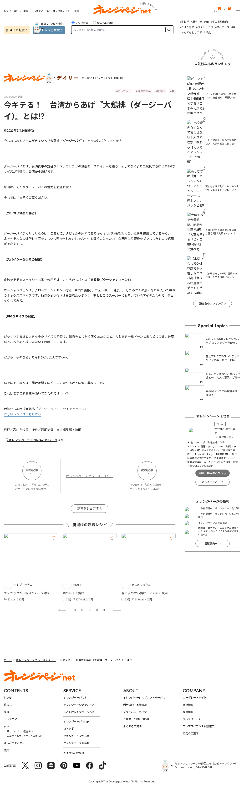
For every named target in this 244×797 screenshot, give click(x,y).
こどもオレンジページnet (78, 712)
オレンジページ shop (76, 721)
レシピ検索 (81, 23)
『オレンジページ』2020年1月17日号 (32, 440)
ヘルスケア (37, 11)
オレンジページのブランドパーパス (144, 697)
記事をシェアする (89, 508)
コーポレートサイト (194, 697)
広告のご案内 (190, 733)
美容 (25, 11)
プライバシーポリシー (136, 712)
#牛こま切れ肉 (219, 21)
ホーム (8, 660)
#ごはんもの (187, 27)
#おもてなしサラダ (191, 32)
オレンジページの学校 (76, 743)
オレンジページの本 (75, 697)
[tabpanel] (31, 568)
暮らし (17, 11)
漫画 (76, 11)
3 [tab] (90, 610)
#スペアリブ (222, 27)
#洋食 (207, 32)
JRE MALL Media (73, 752)
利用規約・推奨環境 (135, 704)
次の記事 (147, 470)
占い (48, 11)
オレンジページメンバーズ (79, 704)
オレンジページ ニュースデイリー (89, 476)
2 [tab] (82, 610)
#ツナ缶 (204, 21)
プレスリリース (192, 719)
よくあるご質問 (132, 726)
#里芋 (194, 21)
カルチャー (124, 91)
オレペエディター (62, 11)
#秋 (233, 27)
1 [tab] (75, 610)
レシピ (7, 11)
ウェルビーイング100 (76, 736)
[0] (215, 10)
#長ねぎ (184, 21)
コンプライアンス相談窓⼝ (198, 726)
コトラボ (68, 728)
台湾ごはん (144, 91)
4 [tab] (97, 610)
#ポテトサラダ (204, 27)
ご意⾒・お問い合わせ (136, 719)
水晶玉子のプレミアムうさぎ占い (24, 736)
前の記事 (32, 470)
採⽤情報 (188, 712)
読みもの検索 (104, 23)
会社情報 (188, 704)
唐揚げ (161, 91)
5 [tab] (104, 610)
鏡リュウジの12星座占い (20, 731)
